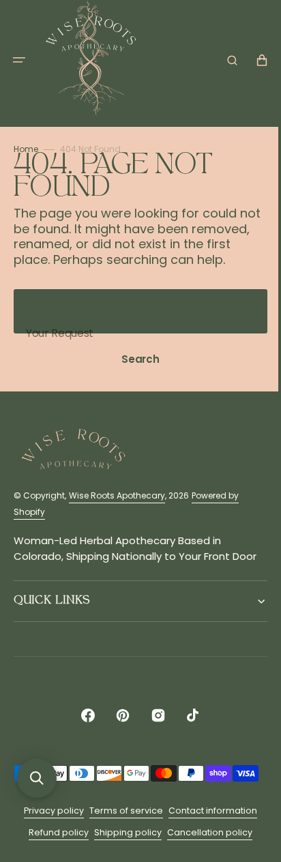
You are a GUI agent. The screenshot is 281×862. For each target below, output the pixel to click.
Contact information (208, 844)
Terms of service (121, 844)
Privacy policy (49, 844)
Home (26, 149)
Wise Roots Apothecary (117, 511)
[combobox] (135, 327)
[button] (19, 60)
